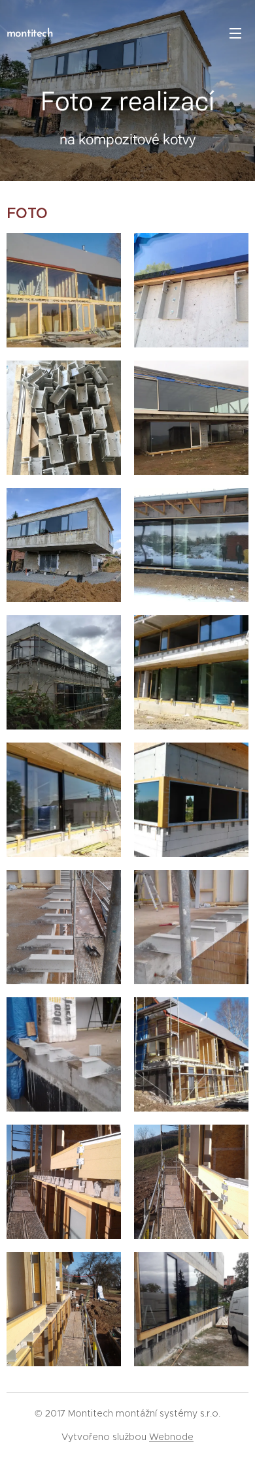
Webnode (171, 1437)
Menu (235, 33)
